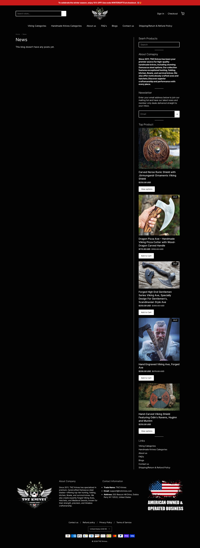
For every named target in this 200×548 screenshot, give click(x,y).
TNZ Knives (102, 541)
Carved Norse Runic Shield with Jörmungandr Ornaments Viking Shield (157, 175)
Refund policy (89, 522)
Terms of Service (123, 522)
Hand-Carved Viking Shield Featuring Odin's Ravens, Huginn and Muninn (158, 417)
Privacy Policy (105, 522)
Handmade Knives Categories (66, 25)
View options (146, 189)
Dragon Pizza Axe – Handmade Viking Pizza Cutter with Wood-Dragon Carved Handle (157, 242)
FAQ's (104, 25)
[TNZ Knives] (100, 13)
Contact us (128, 25)
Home (18, 34)
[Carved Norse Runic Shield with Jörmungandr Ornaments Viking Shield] (159, 148)
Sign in (160, 13)
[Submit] (63, 13)
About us (91, 25)
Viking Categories (37, 25)
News (25, 34)
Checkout (173, 13)
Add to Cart (146, 256)
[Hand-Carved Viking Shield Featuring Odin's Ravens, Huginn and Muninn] (159, 397)
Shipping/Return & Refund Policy (155, 25)
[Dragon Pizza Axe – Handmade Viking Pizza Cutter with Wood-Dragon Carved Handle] (159, 215)
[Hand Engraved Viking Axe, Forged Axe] (159, 339)
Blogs (115, 25)
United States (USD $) (98, 529)
